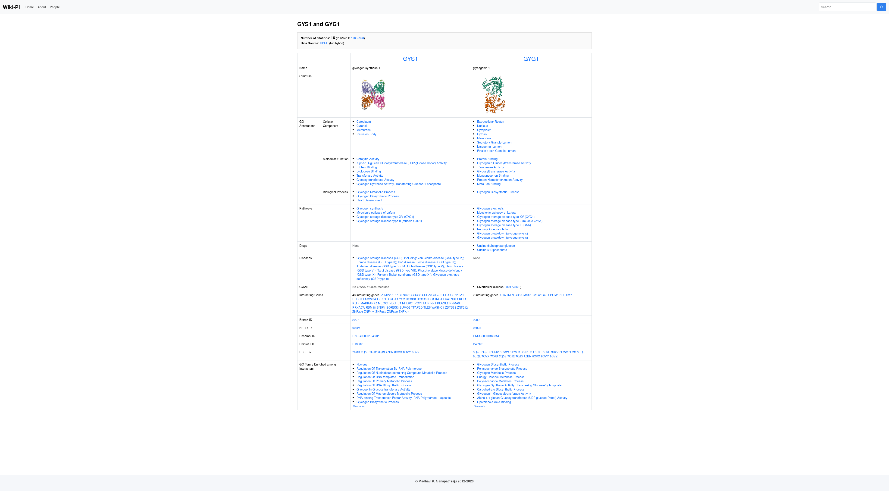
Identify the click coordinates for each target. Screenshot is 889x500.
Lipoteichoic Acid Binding (494, 402)
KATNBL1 (451, 299)
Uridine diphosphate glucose (496, 245)
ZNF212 (462, 307)
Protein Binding (367, 167)
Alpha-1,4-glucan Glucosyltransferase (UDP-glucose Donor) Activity (402, 163)
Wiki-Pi (11, 7)
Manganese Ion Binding (493, 175)
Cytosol (362, 125)
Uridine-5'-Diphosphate (492, 249)
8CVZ (415, 352)
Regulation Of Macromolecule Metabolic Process (389, 393)
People (55, 7)
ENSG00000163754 (486, 336)
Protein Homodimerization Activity (500, 179)
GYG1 (531, 58)
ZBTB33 (450, 307)
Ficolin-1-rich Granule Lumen (496, 150)
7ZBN (389, 352)
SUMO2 (405, 307)
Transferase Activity (370, 175)
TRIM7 (567, 295)
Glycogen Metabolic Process (376, 192)
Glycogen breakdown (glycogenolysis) (502, 233)
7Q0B (356, 352)
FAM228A (369, 299)
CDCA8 (427, 295)
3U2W (564, 352)
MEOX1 (383, 303)
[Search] (881, 7)
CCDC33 (415, 295)
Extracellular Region (490, 121)
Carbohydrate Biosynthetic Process (501, 389)
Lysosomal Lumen (489, 146)
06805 (477, 327)
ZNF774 (404, 311)
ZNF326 (357, 311)
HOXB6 (411, 299)
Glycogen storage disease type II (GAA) (504, 225)
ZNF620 (392, 311)
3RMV (495, 352)
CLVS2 (437, 295)
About (42, 7)
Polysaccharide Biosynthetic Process (502, 368)
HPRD (324, 43)
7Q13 (381, 352)
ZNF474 (369, 311)
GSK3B (382, 299)
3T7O (530, 352)
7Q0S (365, 352)
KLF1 (462, 299)
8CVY (407, 352)
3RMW (504, 352)
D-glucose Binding (369, 171)
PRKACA (358, 307)
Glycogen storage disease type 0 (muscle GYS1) (389, 221)
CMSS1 (526, 295)
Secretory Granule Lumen (494, 142)
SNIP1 (381, 307)
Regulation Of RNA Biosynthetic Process (384, 385)
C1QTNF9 (507, 295)
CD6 (517, 295)
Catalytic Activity (368, 158)
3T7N (522, 352)
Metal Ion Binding (489, 183)
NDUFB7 (395, 303)
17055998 (357, 38)
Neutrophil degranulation (493, 229)
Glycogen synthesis (370, 208)
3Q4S (477, 352)
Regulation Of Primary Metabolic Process (384, 381)
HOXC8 (421, 299)
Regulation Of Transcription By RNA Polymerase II (390, 368)
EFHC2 (357, 299)
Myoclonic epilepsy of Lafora (376, 212)
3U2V (555, 352)
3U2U (546, 352)
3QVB (486, 352)
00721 (356, 327)
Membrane (364, 130)
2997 (355, 319)
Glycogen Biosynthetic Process (378, 196)
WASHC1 (438, 307)
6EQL (477, 356)
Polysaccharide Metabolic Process (500, 381)
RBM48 (371, 307)
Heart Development (369, 200)
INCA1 (439, 299)
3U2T (538, 352)
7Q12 (373, 352)
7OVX (485, 356)
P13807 (357, 344)
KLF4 (356, 303)
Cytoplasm (364, 121)
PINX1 (431, 303)
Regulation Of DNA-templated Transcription (385, 377)
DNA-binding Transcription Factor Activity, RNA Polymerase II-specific (404, 397)
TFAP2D (417, 307)
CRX (446, 295)
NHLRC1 (408, 303)
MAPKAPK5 (368, 303)
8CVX (398, 352)
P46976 (478, 344)
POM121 (556, 295)
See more (358, 406)
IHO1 (430, 299)
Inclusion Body (366, 134)
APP (394, 295)
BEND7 (404, 295)
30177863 (512, 286)
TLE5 (427, 307)
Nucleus (482, 125)
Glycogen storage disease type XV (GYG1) (385, 216)
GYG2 (401, 299)
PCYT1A (420, 303)
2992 (476, 319)
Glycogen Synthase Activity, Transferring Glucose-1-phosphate (399, 183)
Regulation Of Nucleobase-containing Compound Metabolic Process (402, 372)
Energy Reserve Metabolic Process (501, 377)
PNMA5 (454, 303)
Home (29, 7)
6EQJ (581, 352)
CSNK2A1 (457, 295)
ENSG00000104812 (365, 336)
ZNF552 (381, 311)
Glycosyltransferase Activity (375, 179)
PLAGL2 (442, 303)
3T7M (513, 352)
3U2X (572, 352)
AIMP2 (386, 295)
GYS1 (410, 58)
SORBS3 (392, 307)
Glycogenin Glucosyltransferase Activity (504, 163)
